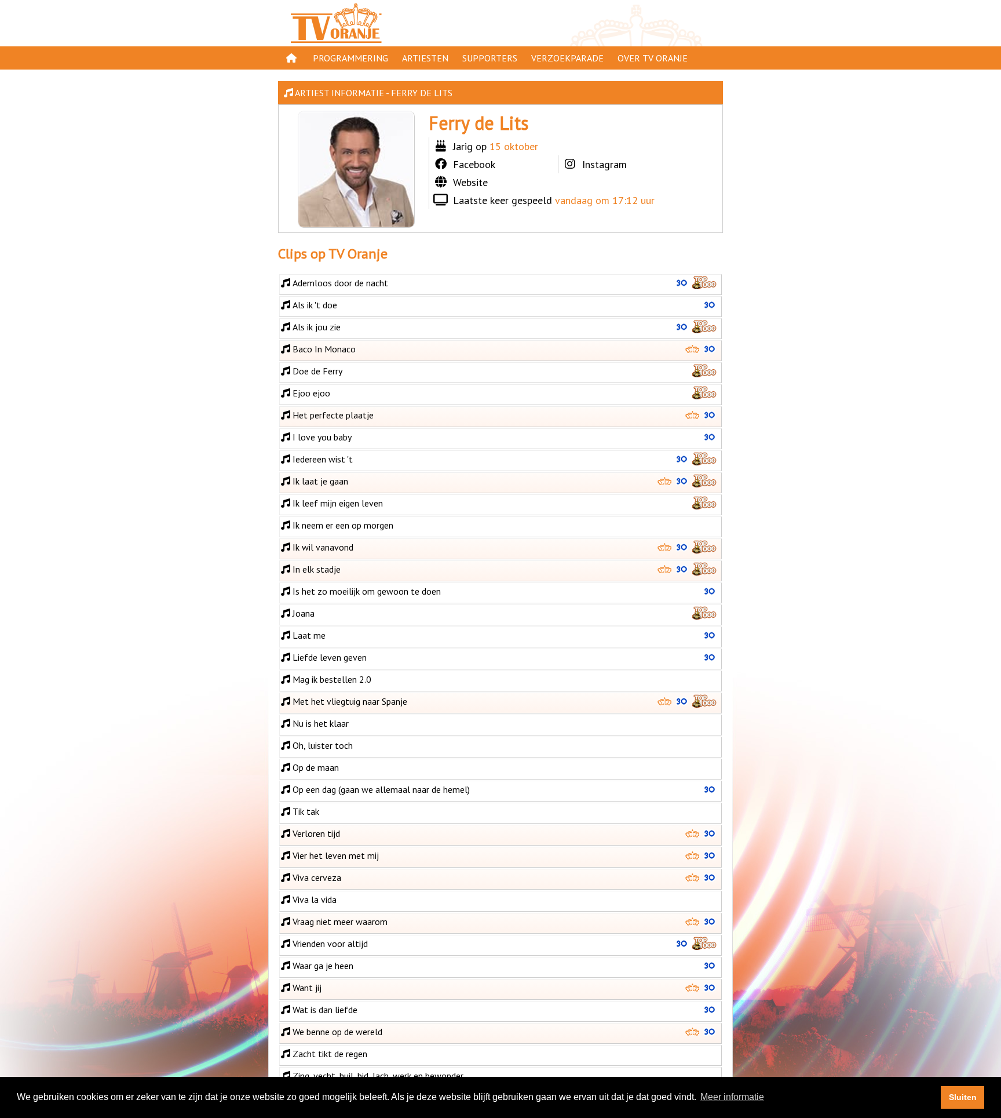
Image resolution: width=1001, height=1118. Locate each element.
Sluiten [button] (963, 1097)
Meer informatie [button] (732, 1097)
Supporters (489, 58)
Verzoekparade (567, 58)
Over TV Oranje (653, 58)
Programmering (350, 58)
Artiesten (425, 58)
